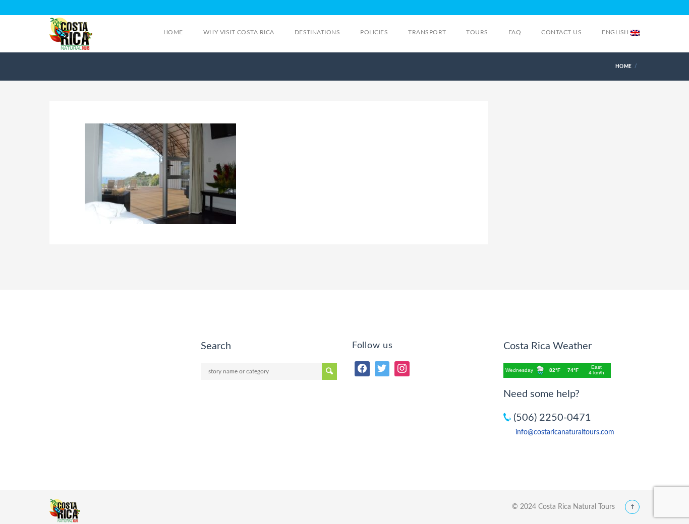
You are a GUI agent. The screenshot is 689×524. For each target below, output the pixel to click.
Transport (427, 32)
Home (173, 32)
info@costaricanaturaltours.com (564, 432)
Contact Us (561, 32)
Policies (374, 32)
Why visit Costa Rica (238, 32)
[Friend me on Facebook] (362, 369)
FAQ (514, 32)
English (616, 32)
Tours (477, 32)
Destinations (317, 32)
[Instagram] (402, 369)
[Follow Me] (382, 369)
